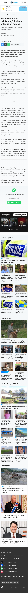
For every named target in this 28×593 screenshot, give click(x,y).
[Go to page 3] (12, 229)
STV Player (4, 556)
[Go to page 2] (11, 229)
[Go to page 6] (16, 229)
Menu (5, 2)
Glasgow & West (12, 15)
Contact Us (4, 578)
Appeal (16, 558)
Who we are (4, 576)
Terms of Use (11, 576)
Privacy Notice (20, 576)
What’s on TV (5, 558)
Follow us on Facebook (10, 565)
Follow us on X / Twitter (10, 562)
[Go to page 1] (9, 229)
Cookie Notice (11, 578)
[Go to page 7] (17, 229)
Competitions (18, 556)
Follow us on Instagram (10, 571)
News (3, 15)
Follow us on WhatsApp (10, 568)
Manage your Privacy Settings (10, 582)
